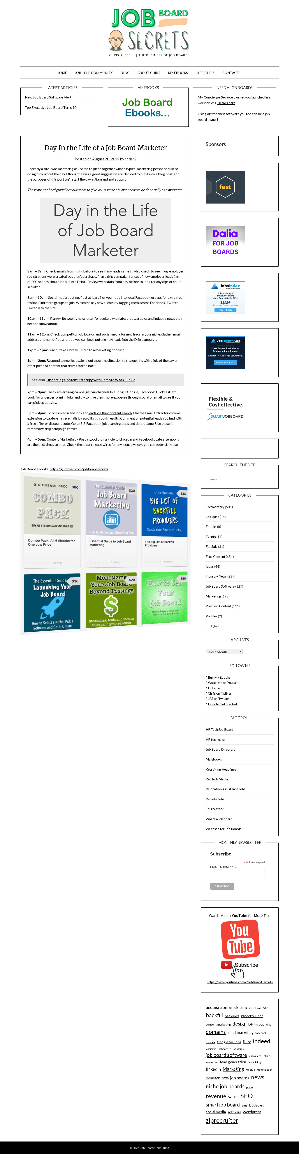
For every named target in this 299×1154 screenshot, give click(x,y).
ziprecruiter (222, 1120)
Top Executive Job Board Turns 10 (50, 107)
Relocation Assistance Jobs (225, 789)
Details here (226, 103)
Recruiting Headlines (221, 769)
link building (254, 1062)
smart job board (223, 1105)
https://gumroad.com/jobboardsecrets (79, 469)
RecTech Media (217, 779)
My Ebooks (178, 73)
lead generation (233, 1062)
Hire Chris (205, 73)
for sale (210, 1042)
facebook (260, 1033)
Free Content (215, 557)
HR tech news (215, 739)
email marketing (240, 1032)
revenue (216, 1096)
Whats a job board (219, 819)
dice (268, 1024)
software (234, 1112)
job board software (226, 1055)
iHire (247, 1042)
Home (62, 73)
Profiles (211, 616)
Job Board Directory (221, 749)
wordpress (252, 1111)
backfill (214, 1015)
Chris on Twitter (220, 693)
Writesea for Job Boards (223, 829)
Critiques (212, 517)
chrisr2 (130, 159)
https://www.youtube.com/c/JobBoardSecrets (240, 982)
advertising (255, 1007)
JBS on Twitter (218, 699)
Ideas (210, 566)
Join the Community (94, 73)
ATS (266, 1008)
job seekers (212, 1062)
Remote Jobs (215, 799)
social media (216, 1112)
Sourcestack (214, 809)
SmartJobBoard (253, 1105)
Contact (230, 73)
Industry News (216, 576)
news (257, 1077)
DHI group (256, 1024)
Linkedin (214, 688)
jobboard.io (224, 1048)
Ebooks (211, 527)
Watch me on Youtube (223, 683)
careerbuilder (252, 1015)
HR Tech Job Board (219, 729)
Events (211, 537)
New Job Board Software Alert (48, 97)
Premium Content (218, 606)
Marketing (213, 596)
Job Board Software (220, 586)
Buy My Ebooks (219, 677)
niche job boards (225, 1086)
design (239, 1024)
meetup (250, 1069)
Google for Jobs (229, 1042)
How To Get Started (222, 704)
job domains (255, 1055)
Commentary (215, 507)
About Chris (148, 73)
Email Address (223, 867)
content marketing (218, 1024)
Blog (125, 73)
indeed (261, 1041)
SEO (209, 626)
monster (213, 1078)
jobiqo (266, 1055)
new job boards (235, 1077)
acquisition (216, 1007)
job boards (238, 1048)
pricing (250, 1087)
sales (233, 1096)
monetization (265, 1069)
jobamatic (211, 1048)
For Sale (212, 546)
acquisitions (238, 1007)
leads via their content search (110, 413)
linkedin (213, 1068)
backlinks (232, 1016)
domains (216, 1032)
